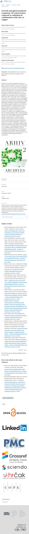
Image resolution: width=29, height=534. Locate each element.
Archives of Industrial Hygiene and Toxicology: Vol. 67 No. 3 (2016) (15, 260)
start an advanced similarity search (17, 353)
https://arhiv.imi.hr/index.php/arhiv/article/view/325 (13, 214)
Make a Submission (8, 397)
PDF (5, 179)
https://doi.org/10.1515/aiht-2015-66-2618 (14, 68)
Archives (8, 5)
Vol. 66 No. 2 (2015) (16, 5)
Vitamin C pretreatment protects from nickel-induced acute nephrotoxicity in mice (15, 256)
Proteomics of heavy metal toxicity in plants (15, 315)
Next (25, 350)
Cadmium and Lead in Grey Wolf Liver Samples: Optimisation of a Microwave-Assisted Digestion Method (15, 282)
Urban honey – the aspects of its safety (14, 269)
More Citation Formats (8, 217)
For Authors (5, 502)
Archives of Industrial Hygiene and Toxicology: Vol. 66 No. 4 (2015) (15, 373)
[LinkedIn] (14, 434)
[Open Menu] (1, 1)
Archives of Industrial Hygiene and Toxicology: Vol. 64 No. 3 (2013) (15, 286)
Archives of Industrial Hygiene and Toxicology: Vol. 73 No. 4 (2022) (15, 251)
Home (2, 5)
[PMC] (14, 448)
